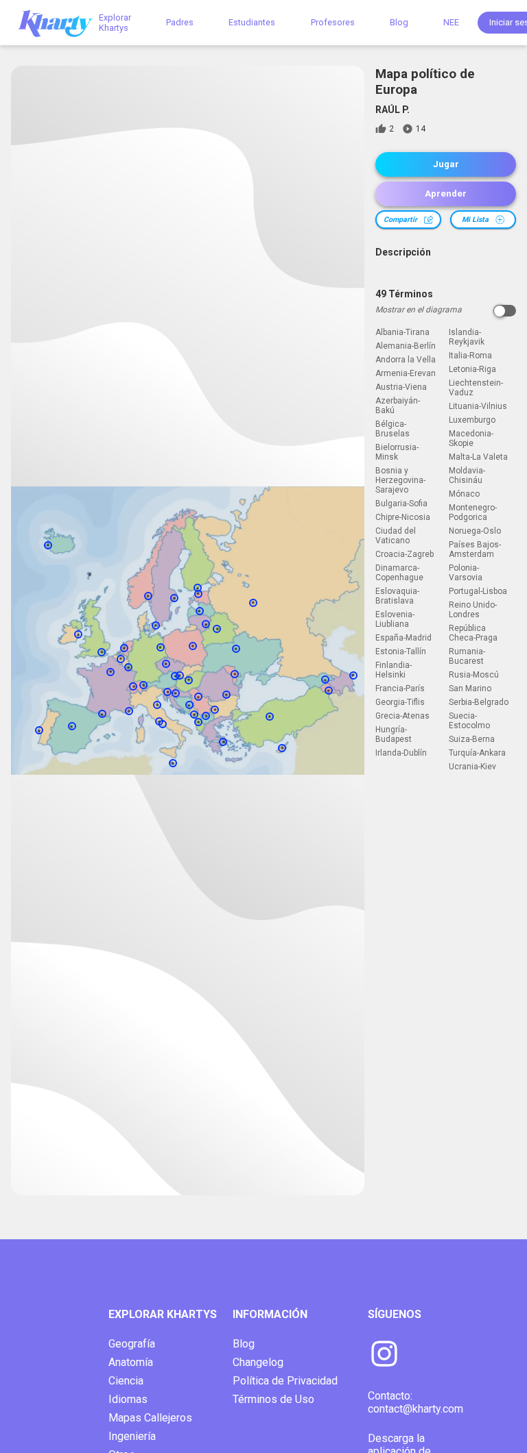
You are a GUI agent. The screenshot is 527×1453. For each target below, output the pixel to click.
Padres (180, 22)
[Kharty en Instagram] (384, 1355)
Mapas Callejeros (150, 1417)
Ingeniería (132, 1436)
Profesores (333, 22)
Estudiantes (252, 22)
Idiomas (128, 1399)
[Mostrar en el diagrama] (504, 310)
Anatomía (130, 1362)
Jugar (446, 164)
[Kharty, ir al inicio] (62, 22)
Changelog (258, 1362)
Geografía (131, 1343)
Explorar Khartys (115, 22)
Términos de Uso (273, 1399)
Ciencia (125, 1380)
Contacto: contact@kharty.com (415, 1402)
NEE (451, 22)
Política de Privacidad (285, 1380)
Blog (399, 22)
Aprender (446, 193)
